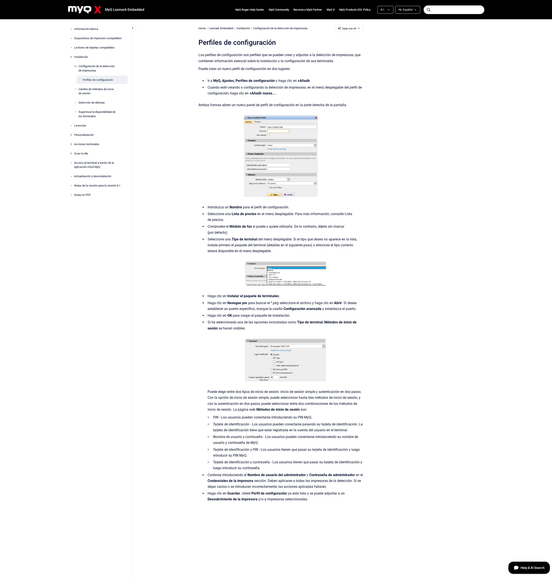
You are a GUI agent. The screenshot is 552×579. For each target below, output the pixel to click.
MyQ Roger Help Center (249, 9)
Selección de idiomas (92, 102)
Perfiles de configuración (98, 79)
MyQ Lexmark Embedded (124, 10)
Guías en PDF (82, 194)
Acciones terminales (86, 144)
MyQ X (331, 9)
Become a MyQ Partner (307, 9)
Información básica (86, 29)
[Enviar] (428, 9)
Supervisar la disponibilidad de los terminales (97, 114)
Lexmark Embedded (221, 28)
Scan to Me (81, 153)
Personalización (84, 134)
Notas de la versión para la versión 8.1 (97, 185)
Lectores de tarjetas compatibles (94, 47)
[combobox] (454, 10)
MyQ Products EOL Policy (354, 9)
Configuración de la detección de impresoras (97, 68)
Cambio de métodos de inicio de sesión (96, 91)
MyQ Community (279, 9)
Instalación (81, 56)
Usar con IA (349, 28)
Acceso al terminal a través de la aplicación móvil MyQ (94, 165)
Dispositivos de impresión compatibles (98, 38)
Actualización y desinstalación (92, 176)
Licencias (80, 125)
